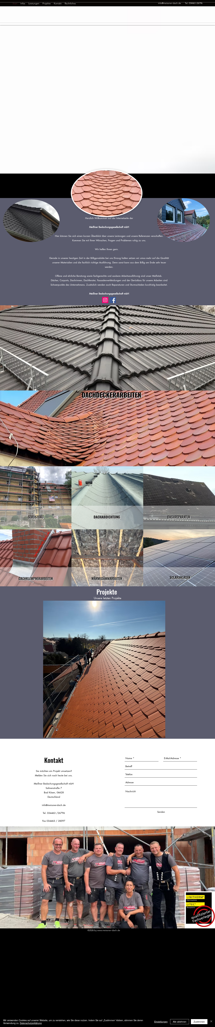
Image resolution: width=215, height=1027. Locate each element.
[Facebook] (113, 300)
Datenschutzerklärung (31, 1023)
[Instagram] (105, 300)
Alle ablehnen (179, 1021)
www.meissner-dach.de (108, 930)
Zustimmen (199, 1021)
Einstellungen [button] (161, 1021)
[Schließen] (211, 1021)
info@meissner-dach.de (54, 805)
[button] (104, 669)
